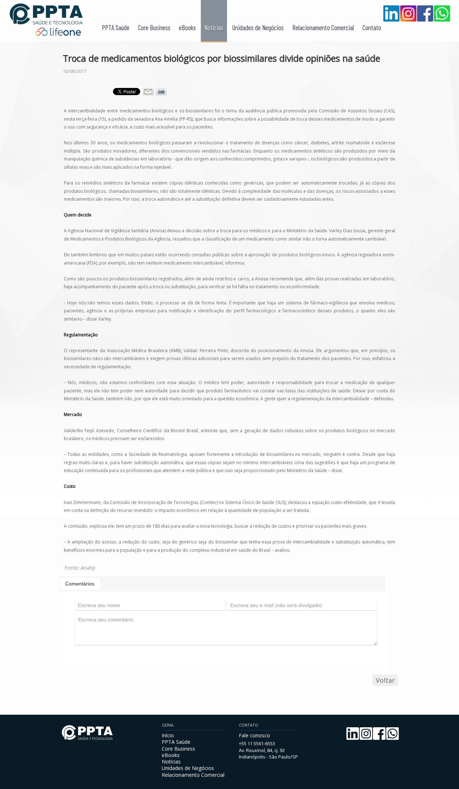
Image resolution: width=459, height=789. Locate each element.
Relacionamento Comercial (323, 27)
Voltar (385, 680)
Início (168, 735)
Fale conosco (254, 735)
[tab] (80, 584)
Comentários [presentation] (79, 584)
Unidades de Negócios (258, 27)
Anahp (88, 567)
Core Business (154, 27)
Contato (372, 27)
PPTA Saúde (115, 27)
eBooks (187, 27)
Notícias (213, 27)
